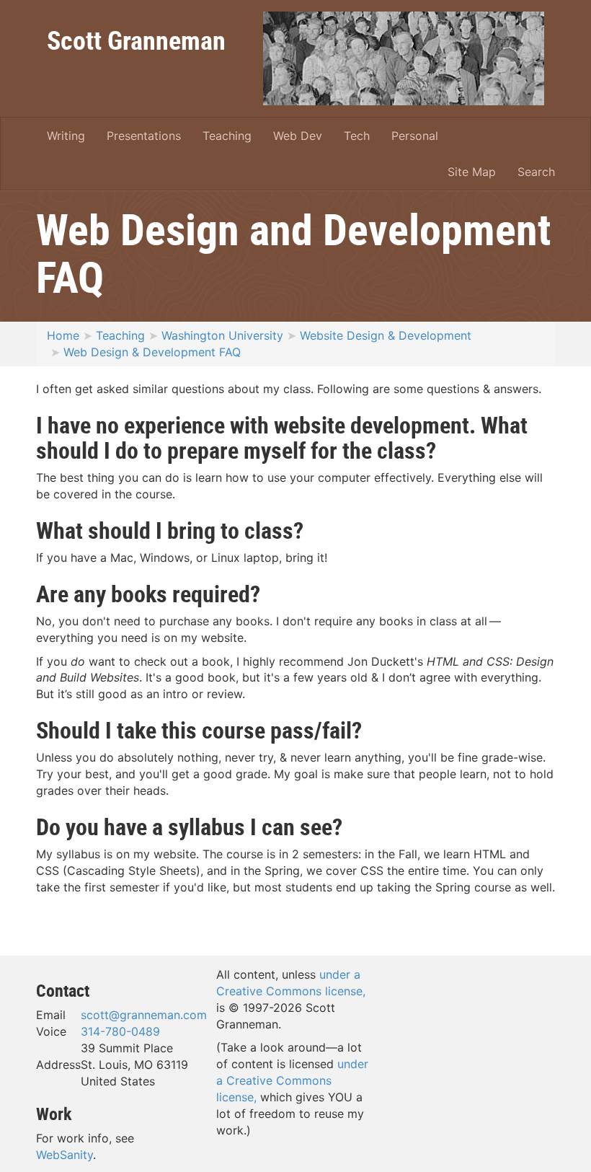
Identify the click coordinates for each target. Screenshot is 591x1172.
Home (63, 335)
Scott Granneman (136, 39)
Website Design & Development (385, 335)
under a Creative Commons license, (292, 1080)
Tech (357, 135)
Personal (414, 135)
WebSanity (64, 1154)
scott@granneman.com (144, 1015)
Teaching (227, 135)
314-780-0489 (120, 1031)
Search (536, 171)
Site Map (472, 171)
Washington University (222, 335)
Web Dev (297, 135)
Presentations (144, 135)
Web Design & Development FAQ (152, 352)
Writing (66, 135)
